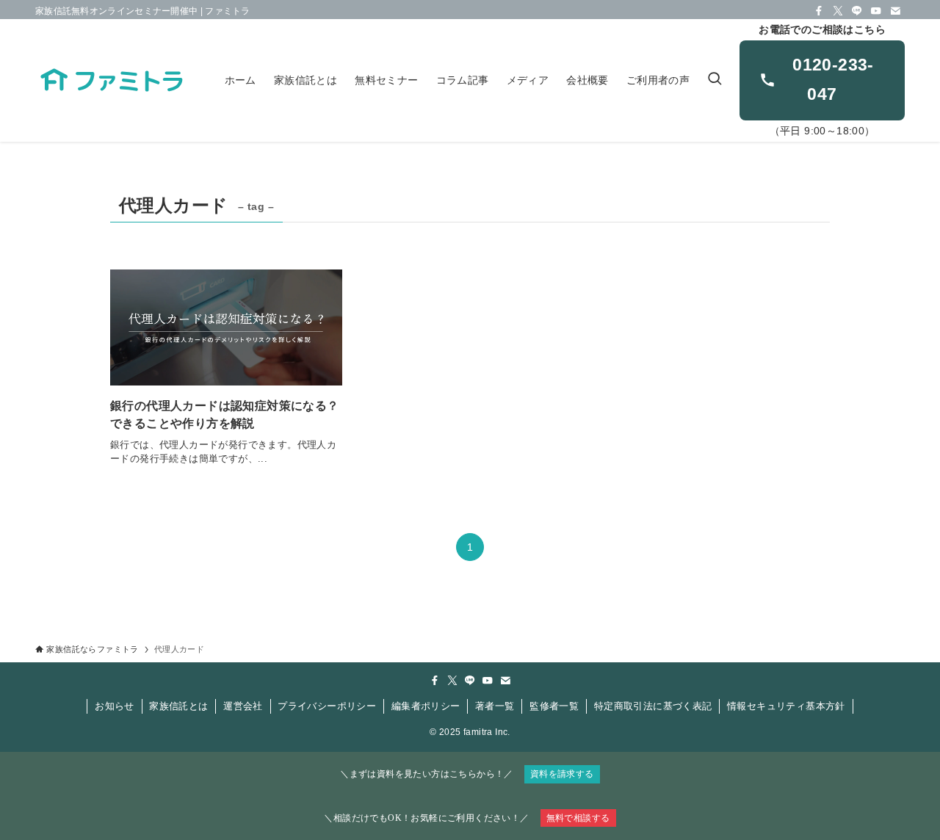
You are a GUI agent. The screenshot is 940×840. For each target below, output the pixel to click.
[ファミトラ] (111, 80)
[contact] (895, 11)
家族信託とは (178, 706)
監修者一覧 (554, 706)
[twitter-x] (837, 11)
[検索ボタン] (714, 80)
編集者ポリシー (425, 706)
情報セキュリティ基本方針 (786, 706)
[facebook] (818, 11)
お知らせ (114, 706)
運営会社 (243, 706)
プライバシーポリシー (327, 706)
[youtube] (876, 11)
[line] (857, 11)
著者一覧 (495, 706)
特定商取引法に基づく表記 (653, 706)
